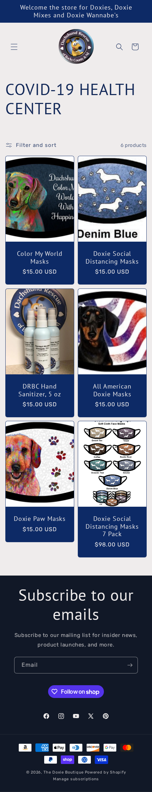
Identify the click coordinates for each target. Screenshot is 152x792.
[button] (14, 47)
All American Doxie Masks (112, 390)
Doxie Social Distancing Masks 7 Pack (112, 526)
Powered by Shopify (105, 772)
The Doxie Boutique (63, 772)
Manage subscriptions (76, 779)
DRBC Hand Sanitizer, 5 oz (40, 390)
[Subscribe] (130, 665)
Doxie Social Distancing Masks (112, 257)
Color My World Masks (40, 257)
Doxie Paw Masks (40, 519)
